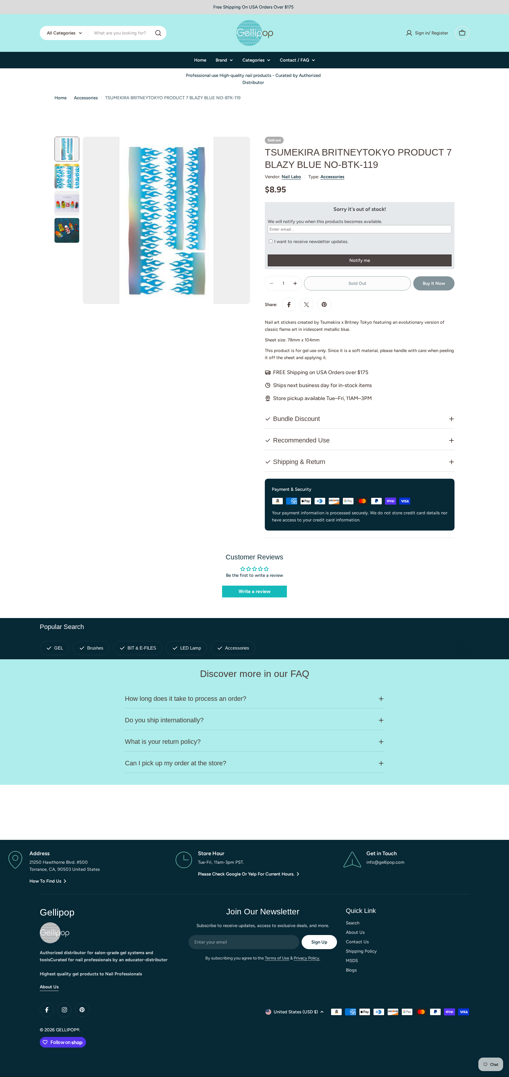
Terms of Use (277, 958)
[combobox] (103, 33)
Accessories (86, 97)
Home (60, 97)
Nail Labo (291, 176)
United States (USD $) (296, 1012)
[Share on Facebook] (289, 305)
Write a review (254, 591)
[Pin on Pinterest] (324, 305)
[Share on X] (307, 305)
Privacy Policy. (307, 958)
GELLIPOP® (67, 1030)
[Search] (158, 33)
